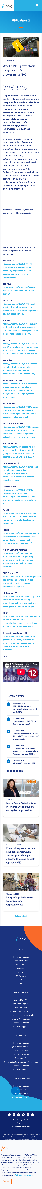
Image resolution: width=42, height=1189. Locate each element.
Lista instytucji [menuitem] (21, 1090)
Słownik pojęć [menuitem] (21, 968)
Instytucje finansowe (21, 1078)
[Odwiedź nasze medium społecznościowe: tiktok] (32, 1114)
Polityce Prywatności (24, 1175)
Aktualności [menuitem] (21, 965)
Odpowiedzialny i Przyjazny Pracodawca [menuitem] (21, 1062)
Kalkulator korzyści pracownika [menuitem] (21, 1015)
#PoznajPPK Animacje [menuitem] (21, 1019)
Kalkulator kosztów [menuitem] (21, 1054)
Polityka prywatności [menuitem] (21, 1120)
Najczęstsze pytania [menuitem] (21, 1027)
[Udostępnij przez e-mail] (25, 87)
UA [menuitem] (21, 980)
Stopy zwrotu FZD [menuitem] (21, 1094)
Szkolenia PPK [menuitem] (21, 1008)
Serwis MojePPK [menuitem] (21, 961)
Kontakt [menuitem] (21, 972)
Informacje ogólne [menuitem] (21, 957)
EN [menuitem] (21, 984)
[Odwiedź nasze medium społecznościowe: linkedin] (14, 1114)
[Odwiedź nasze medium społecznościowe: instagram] (28, 1114)
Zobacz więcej (21, 916)
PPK (21, 949)
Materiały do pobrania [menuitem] (21, 1023)
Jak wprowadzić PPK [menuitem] (21, 1047)
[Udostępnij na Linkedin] (19, 87)
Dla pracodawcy (21, 1035)
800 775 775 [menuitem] (21, 976)
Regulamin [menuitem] (21, 1123)
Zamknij (6, 1181)
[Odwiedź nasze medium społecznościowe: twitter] (18, 1114)
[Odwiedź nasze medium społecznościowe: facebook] (9, 1114)
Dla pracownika (21, 992)
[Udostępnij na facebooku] (6, 87)
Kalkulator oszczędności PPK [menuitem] (21, 1011)
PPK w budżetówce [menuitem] (21, 1051)
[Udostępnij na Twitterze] (12, 87)
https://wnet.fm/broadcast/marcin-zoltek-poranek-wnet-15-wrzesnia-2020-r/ (19, 291)
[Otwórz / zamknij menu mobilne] (37, 5)
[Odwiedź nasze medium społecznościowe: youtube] (23, 1114)
